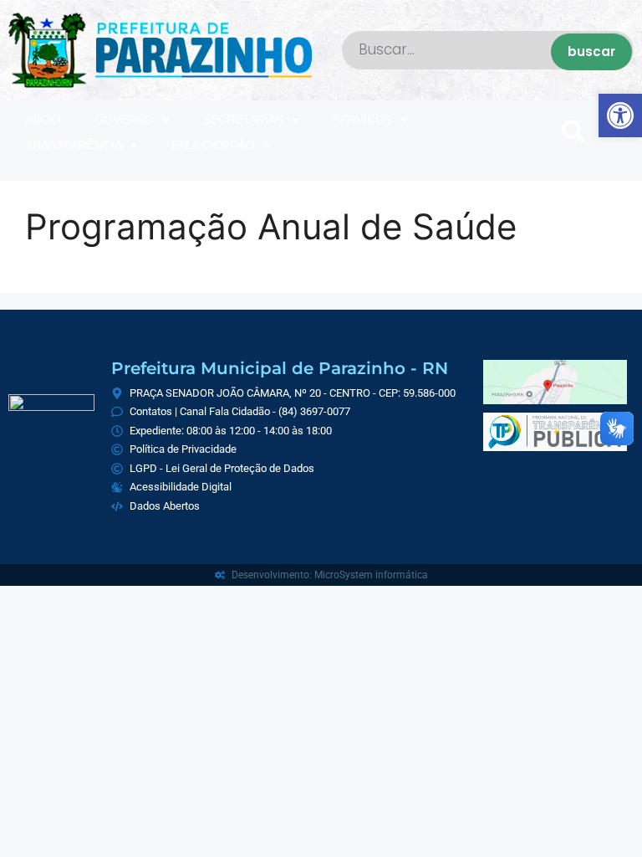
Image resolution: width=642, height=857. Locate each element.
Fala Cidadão (213, 144)
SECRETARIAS (243, 119)
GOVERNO (124, 119)
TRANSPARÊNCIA (73, 144)
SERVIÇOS (362, 119)
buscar (591, 51)
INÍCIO (43, 119)
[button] (573, 132)
